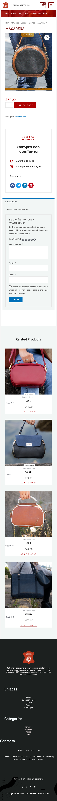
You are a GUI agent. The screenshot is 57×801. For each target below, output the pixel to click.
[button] (12, 185)
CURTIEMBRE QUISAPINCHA (20, 5)
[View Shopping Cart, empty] (42, 5)
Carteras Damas (29, 13)
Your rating (15, 239)
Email (12, 274)
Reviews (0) (11, 201)
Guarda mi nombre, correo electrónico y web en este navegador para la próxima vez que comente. (28, 289)
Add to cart (25, 105)
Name (12, 263)
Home (8, 13)
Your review (16, 244)
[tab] (28, 201)
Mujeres (16, 13)
